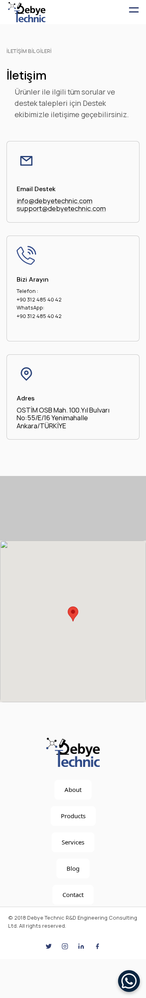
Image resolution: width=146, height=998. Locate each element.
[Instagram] (64, 946)
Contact (73, 895)
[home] (26, 12)
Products (73, 816)
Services (73, 842)
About (73, 789)
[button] (134, 12)
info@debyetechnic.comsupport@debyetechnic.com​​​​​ (61, 204)
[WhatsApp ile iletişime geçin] (129, 981)
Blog (73, 868)
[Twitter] (48, 946)
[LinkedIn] (81, 946)
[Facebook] (97, 946)
